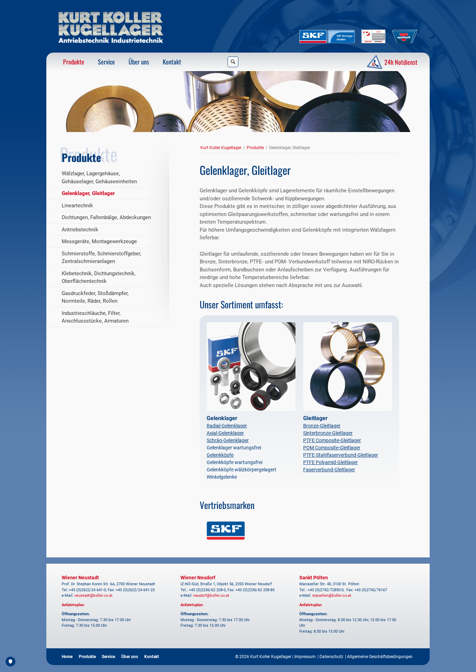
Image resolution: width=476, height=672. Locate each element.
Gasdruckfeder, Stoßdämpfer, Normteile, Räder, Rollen (95, 297)
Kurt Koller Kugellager (220, 147)
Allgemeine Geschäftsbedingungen (380, 656)
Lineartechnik (77, 205)
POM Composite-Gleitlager (331, 447)
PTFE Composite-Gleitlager (332, 440)
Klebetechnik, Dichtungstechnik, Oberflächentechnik (99, 277)
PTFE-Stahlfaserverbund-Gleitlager (340, 455)
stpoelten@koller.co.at (331, 595)
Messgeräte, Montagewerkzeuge (99, 241)
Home (67, 656)
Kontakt (172, 61)
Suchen (233, 62)
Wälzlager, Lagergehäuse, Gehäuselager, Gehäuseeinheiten (99, 177)
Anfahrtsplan (73, 605)
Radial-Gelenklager (227, 425)
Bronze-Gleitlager (321, 425)
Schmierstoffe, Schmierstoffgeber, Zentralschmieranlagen (101, 257)
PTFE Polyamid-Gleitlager (330, 462)
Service (106, 61)
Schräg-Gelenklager (228, 440)
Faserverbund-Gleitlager (329, 469)
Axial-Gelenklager (225, 433)
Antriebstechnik (80, 229)
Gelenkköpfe (220, 455)
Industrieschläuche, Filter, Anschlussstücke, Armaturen (95, 317)
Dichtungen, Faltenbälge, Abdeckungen (106, 217)
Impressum (305, 656)
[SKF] (226, 530)
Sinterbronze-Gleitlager (328, 433)
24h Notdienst (400, 62)
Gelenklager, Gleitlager (88, 193)
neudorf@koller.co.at (211, 595)
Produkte (73, 61)
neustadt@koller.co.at (94, 595)
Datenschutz (331, 656)
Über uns (139, 61)
